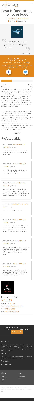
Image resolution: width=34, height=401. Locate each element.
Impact (2, 379)
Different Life (17, 332)
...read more (17, 133)
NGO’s (2, 381)
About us (3, 376)
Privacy (19, 377)
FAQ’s (2, 380)
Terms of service (21, 376)
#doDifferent (3, 377)
